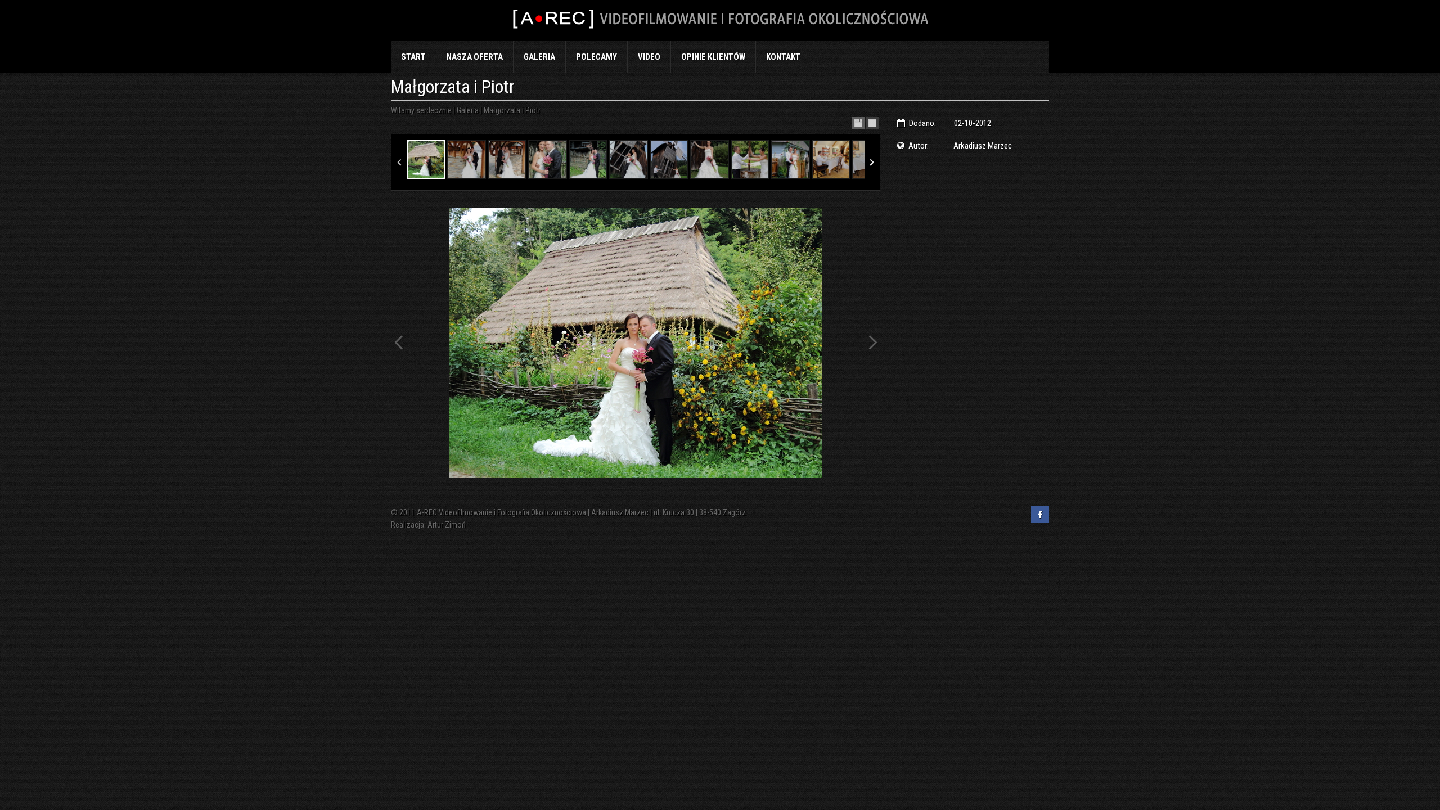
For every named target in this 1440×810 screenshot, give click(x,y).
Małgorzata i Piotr (512, 110)
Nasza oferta (475, 57)
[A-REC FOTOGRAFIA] (720, 20)
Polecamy (596, 57)
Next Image (872, 342)
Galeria (539, 57)
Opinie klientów (713, 57)
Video (649, 57)
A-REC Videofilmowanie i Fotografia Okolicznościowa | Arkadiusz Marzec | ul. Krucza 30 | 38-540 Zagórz (581, 512)
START (413, 57)
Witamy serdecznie (421, 110)
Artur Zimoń (447, 524)
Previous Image (399, 342)
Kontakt (783, 57)
